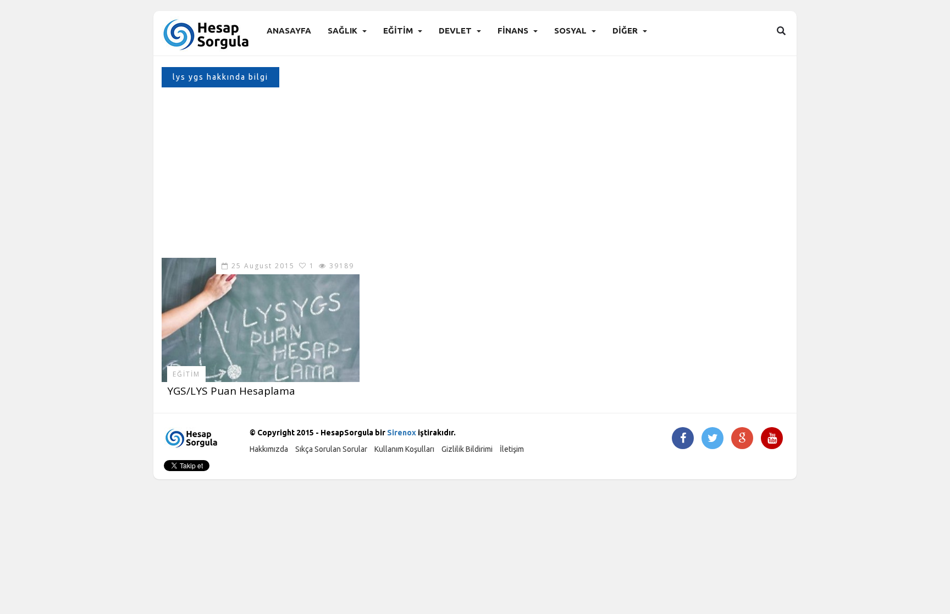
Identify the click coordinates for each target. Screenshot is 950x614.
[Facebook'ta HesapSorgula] (683, 439)
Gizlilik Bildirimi (467, 449)
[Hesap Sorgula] (207, 34)
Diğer (625, 30)
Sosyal (570, 30)
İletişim (512, 449)
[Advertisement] (475, 175)
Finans (513, 30)
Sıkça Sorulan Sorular (331, 449)
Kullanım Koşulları (404, 449)
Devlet (455, 30)
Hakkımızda (269, 449)
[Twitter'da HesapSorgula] (713, 439)
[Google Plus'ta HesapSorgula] (742, 439)
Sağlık (342, 30)
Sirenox (401, 432)
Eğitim (398, 30)
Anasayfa (289, 30)
